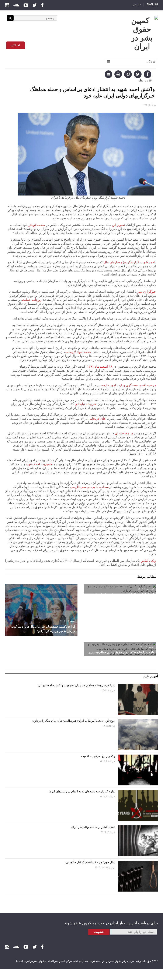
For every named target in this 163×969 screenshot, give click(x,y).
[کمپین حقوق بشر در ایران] (142, 33)
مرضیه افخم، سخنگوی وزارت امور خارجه (128, 385)
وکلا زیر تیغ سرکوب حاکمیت (97, 756)
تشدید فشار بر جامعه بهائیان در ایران (92, 827)
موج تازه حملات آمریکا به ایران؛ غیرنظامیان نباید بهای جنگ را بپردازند (73, 720)
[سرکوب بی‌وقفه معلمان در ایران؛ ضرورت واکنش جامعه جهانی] (138, 699)
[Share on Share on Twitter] (138, 74)
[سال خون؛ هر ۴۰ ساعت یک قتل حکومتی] (138, 876)
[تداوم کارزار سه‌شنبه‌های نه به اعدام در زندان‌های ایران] (138, 805)
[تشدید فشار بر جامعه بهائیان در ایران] (138, 840)
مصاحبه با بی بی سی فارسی (89, 487)
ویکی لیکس (148, 560)
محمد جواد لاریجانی (78, 352)
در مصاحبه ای (123, 433)
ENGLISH (152, 4)
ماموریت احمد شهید (39, 464)
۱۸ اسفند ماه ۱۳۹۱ (99, 366)
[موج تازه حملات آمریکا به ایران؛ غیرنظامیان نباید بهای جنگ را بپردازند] (138, 734)
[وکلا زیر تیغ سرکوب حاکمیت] (138, 770)
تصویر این (118, 225)
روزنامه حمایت (31, 299)
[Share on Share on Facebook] (147, 74)
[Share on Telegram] (128, 74)
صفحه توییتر (37, 225)
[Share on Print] (118, 74)
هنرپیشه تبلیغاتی (86, 404)
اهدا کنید (15, 45)
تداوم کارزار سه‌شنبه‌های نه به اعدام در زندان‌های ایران (81, 791)
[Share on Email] (108, 74)
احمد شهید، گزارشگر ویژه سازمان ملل (129, 262)
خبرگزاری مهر (147, 291)
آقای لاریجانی (97, 418)
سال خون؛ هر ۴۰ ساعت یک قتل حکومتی (90, 862)
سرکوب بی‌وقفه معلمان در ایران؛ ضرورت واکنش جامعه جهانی (76, 685)
